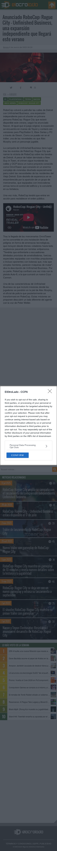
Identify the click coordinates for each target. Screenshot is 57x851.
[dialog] (28, 425)
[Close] (51, 392)
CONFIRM (17, 455)
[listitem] (28, 446)
